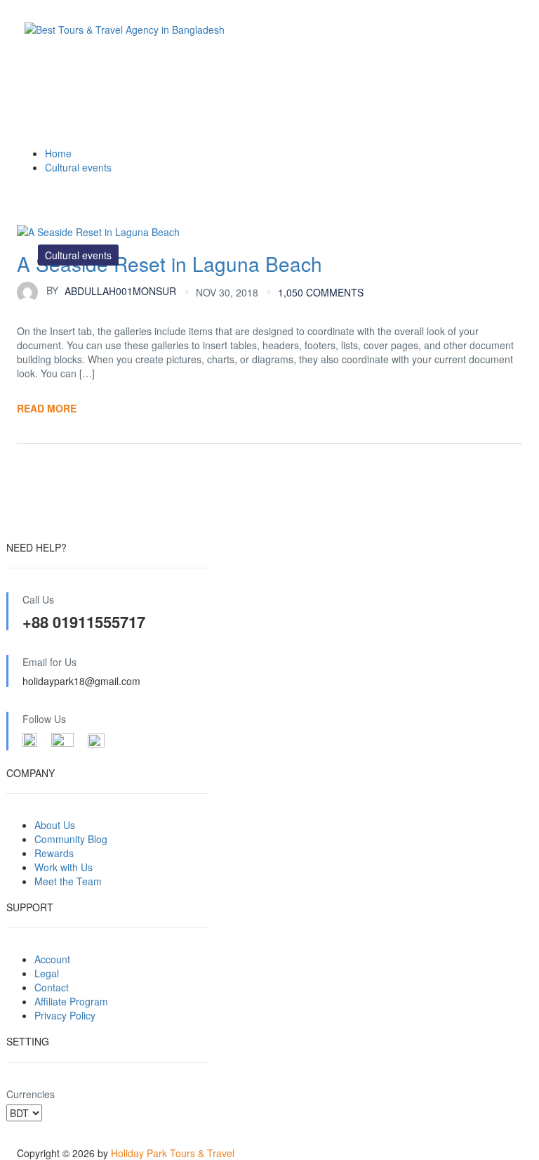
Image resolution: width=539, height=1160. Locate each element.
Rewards (54, 853)
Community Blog (70, 839)
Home (58, 153)
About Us (54, 825)
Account (52, 959)
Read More (46, 408)
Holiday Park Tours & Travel (172, 1153)
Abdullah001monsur (111, 290)
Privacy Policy (64, 1015)
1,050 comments (321, 292)
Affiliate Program (71, 1001)
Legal (46, 973)
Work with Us (63, 867)
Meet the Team (68, 881)
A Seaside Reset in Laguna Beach (169, 263)
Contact (51, 987)
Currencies (30, 1094)
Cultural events (78, 167)
